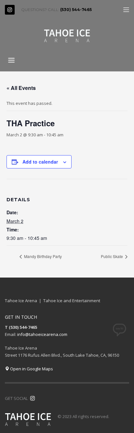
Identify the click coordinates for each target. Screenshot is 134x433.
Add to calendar (40, 161)
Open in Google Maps (31, 369)
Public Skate (112, 256)
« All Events (21, 88)
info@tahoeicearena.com (42, 334)
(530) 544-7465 (76, 9)
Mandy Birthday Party (42, 256)
